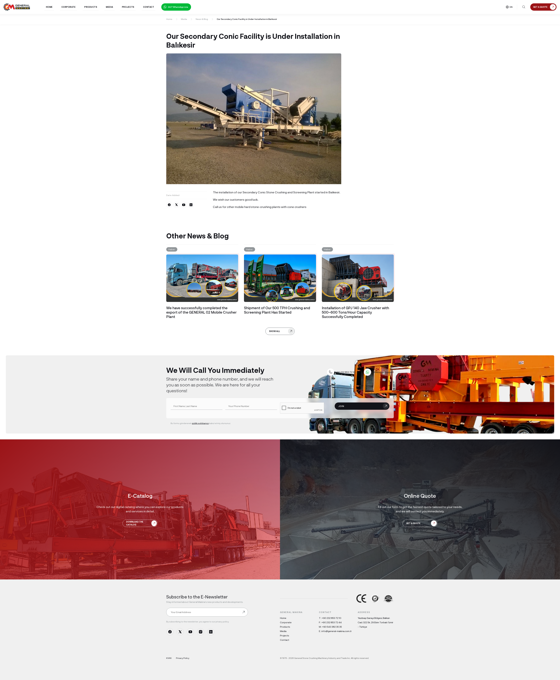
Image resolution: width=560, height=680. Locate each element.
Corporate (286, 622)
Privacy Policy (182, 658)
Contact (284, 639)
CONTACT (148, 7)
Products (285, 626)
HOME (49, 7)
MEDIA (109, 7)
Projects (284, 635)
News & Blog (202, 19)
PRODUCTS (90, 7)
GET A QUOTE (413, 523)
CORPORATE (68, 7)
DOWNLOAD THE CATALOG (134, 523)
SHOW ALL (274, 331)
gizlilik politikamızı (200, 423)
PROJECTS (128, 7)
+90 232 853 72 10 (331, 618)
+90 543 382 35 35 (332, 626)
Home (169, 19)
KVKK (169, 658)
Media (184, 19)
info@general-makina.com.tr (337, 631)
